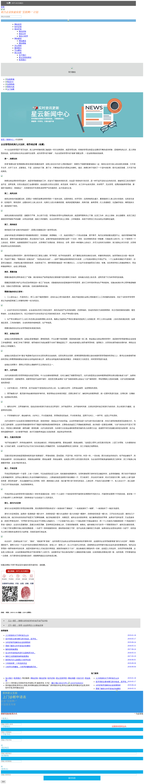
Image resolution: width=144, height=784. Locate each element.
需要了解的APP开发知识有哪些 (17, 646)
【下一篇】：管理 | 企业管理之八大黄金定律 (25, 625)
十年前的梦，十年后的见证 (16, 663)
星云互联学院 (61, 678)
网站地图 (71, 678)
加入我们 (9, 678)
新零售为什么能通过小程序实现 (18, 660)
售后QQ (10, 82)
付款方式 (80, 678)
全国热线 (10, 84)
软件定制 (18, 27)
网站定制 (34, 678)
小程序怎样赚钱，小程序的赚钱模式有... (21, 667)
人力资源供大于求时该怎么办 (17, 635)
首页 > (3, 139)
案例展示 (18, 48)
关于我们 (22, 55)
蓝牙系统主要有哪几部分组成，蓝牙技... (21, 639)
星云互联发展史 (25, 57)
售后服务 (25, 678)
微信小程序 (23, 36)
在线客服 (10, 79)
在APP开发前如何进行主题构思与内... (20, 653)
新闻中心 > (10, 139)
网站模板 (22, 43)
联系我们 (22, 60)
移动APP (22, 34)
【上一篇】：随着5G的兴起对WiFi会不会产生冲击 (28, 621)
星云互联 (18, 53)
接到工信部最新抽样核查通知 (17, 656)
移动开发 (18, 29)
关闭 (3, 782)
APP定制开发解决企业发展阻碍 (17, 642)
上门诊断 (10, 89)
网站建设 (18, 38)
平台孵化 (18, 50)
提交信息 (72, 778)
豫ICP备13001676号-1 (59, 683)
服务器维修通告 (11, 649)
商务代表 (10, 87)
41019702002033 (76, 683)
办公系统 (18, 46)
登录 (2, 7)
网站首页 (18, 24)
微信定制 (22, 31)
